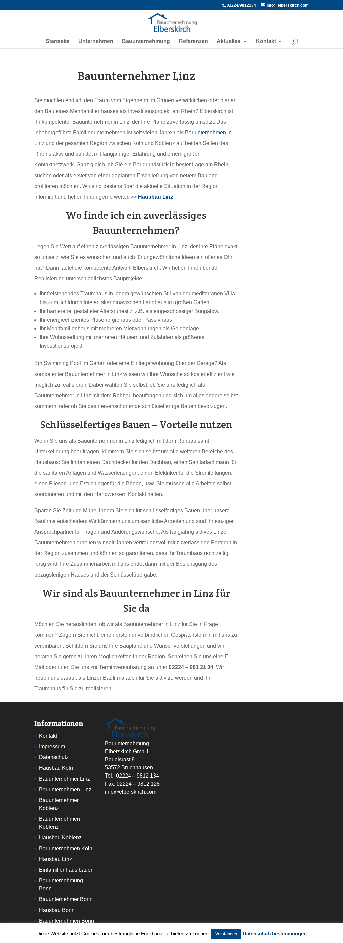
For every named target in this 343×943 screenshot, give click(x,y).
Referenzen (193, 41)
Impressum (52, 746)
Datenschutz (54, 757)
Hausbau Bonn (57, 910)
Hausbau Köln (56, 768)
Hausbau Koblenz (60, 837)
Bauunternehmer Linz (64, 779)
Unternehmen (95, 41)
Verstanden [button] (226, 933)
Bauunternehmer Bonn (66, 899)
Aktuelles (229, 41)
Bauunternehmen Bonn (66, 921)
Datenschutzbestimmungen (275, 933)
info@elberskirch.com (130, 792)
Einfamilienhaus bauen (66, 870)
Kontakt (266, 41)
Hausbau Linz (55, 859)
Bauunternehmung (146, 41)
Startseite (58, 41)
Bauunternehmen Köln (65, 848)
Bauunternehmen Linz (65, 789)
